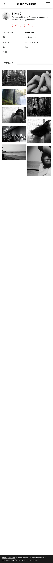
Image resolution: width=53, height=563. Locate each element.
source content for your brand (14, 560)
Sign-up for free (8, 558)
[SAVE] (28, 25)
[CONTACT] (16, 25)
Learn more (32, 560)
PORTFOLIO (8, 63)
